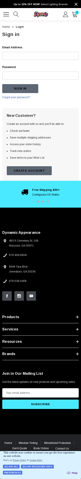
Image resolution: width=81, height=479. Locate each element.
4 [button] (48, 201)
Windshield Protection (57, 443)
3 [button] (43, 201)
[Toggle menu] (6, 13)
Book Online (41, 448)
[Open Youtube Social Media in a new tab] (31, 296)
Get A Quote (19, 448)
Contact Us (62, 448)
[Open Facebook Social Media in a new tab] (7, 296)
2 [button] (38, 201)
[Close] (76, 4)
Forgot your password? (16, 97)
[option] (40, 192)
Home (8, 443)
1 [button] (33, 201)
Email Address (12, 47)
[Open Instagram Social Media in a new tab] (19, 296)
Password (9, 67)
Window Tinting (28, 443)
